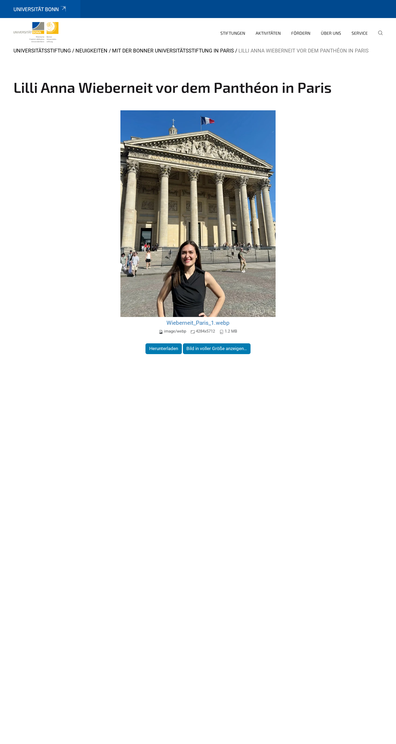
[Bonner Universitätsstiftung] (35, 32)
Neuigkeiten (91, 51)
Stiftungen (232, 33)
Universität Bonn (36, 9)
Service (360, 33)
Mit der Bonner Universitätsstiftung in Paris (173, 51)
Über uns (331, 33)
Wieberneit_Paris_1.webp (198, 322)
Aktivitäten (268, 33)
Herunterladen (163, 348)
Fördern (300, 33)
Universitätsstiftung (42, 51)
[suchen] (378, 36)
